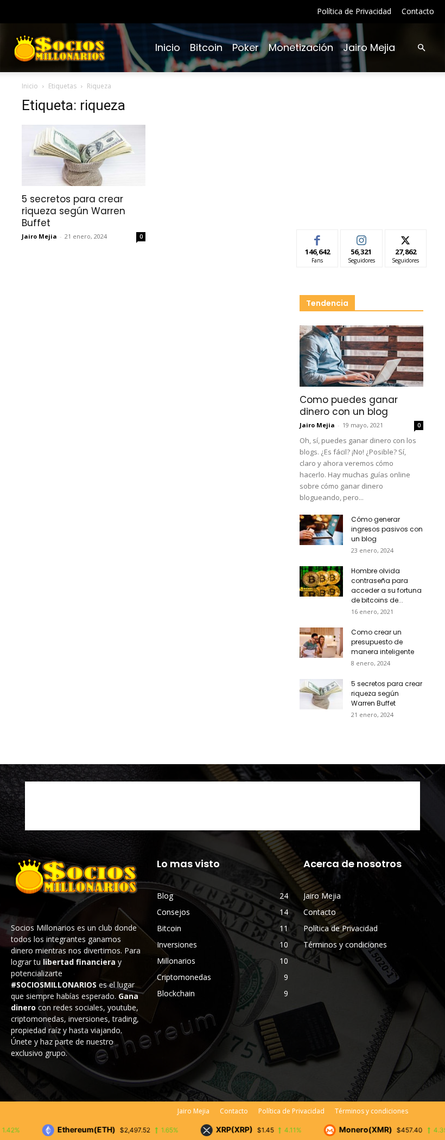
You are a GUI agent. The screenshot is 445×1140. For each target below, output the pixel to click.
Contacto (418, 11)
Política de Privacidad (354, 11)
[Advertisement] (361, 151)
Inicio (167, 47)
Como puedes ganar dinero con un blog (349, 405)
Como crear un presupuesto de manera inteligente (382, 641)
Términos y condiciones (345, 944)
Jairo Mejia (369, 47)
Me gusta (317, 238)
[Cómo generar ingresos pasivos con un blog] (321, 530)
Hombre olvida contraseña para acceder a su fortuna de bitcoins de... (386, 585)
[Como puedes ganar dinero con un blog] (361, 356)
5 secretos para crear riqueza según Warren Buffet (73, 211)
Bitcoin (206, 47)
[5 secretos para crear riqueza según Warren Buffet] (83, 155)
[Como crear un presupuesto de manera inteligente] (321, 642)
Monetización (301, 47)
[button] (421, 48)
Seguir (361, 238)
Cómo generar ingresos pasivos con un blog (387, 529)
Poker (245, 47)
